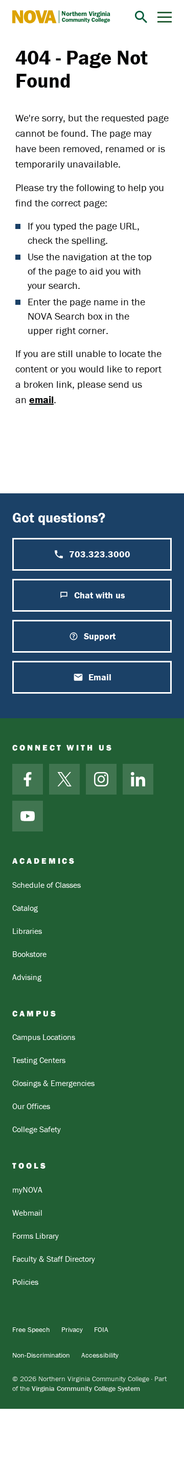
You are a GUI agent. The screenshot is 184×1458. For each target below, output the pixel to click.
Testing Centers (38, 1060)
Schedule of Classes (46, 885)
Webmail (27, 1212)
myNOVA (27, 1189)
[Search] (141, 17)
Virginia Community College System (86, 1388)
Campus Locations (43, 1037)
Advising (26, 977)
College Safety (36, 1129)
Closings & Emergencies (53, 1083)
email (41, 399)
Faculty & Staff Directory (53, 1259)
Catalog (25, 908)
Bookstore (29, 954)
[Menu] (164, 17)
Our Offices (31, 1106)
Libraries (27, 931)
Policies (25, 1282)
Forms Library (35, 1236)
